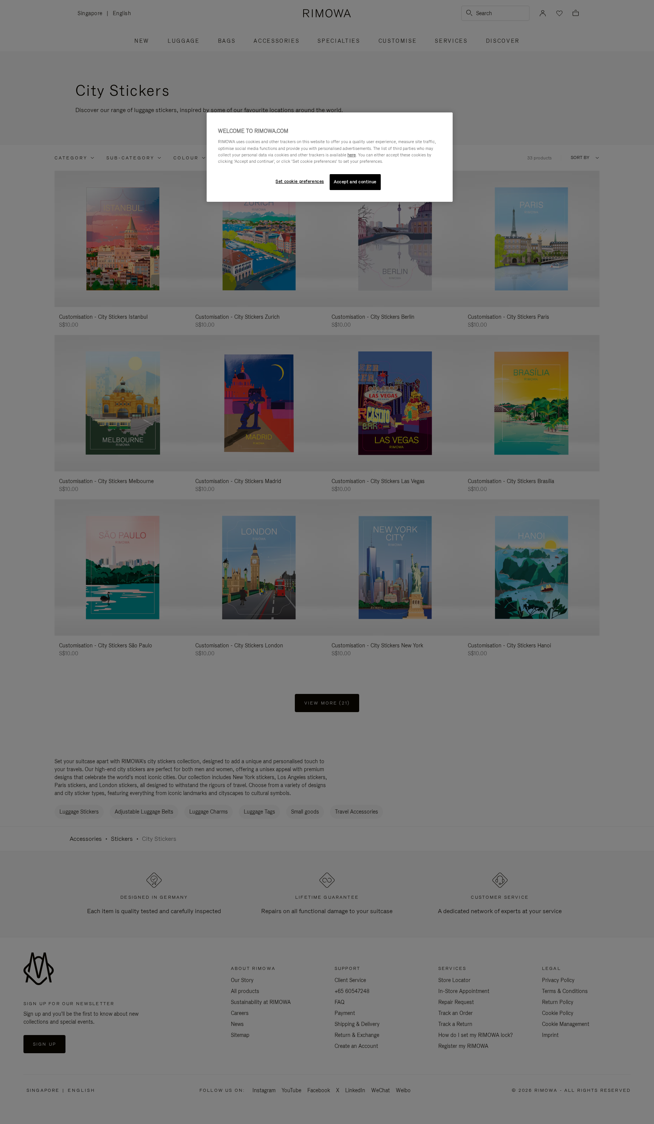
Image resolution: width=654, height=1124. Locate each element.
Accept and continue (355, 182)
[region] (330, 157)
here (351, 155)
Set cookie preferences (300, 181)
